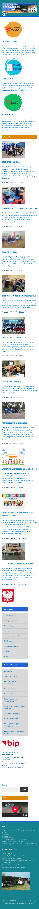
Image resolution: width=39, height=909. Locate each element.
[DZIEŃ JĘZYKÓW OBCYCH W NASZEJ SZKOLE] (13, 283)
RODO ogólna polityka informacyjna (11, 725)
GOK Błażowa (6, 862)
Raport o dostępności (11, 719)
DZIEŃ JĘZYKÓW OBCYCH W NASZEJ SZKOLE (19, 296)
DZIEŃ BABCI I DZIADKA (11, 162)
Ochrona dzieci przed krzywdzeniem (11, 700)
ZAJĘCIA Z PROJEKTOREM (11, 381)
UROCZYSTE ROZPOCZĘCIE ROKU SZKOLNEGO (19, 469)
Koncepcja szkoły (10, 689)
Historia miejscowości (11, 636)
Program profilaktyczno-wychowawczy (12, 683)
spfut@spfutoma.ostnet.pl (15, 841)
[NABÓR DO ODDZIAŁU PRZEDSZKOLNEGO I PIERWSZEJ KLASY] (13, 500)
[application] (15, 809)
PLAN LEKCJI (7, 79)
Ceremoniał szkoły (10, 694)
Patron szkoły (8, 626)
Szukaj (4, 785)
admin (6, 182)
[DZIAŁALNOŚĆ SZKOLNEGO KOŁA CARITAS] (13, 551)
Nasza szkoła (8, 616)
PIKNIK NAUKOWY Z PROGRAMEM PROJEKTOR (19, 208)
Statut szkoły (8, 671)
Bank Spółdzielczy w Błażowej (12, 865)
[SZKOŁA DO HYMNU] (13, 239)
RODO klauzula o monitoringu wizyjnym (14, 732)
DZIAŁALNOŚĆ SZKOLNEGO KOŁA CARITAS (18, 564)
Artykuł (21, 182)
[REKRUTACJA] (13, 102)
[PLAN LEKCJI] (13, 67)
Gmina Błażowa (7, 853)
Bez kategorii (23, 538)
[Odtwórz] (4, 815)
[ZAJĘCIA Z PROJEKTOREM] (13, 369)
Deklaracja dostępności (12, 714)
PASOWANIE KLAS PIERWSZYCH (14, 338)
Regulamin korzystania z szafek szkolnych (14, 707)
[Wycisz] (23, 815)
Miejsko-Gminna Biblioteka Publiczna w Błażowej (18, 860)
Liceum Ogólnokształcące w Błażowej (14, 856)
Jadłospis (7, 651)
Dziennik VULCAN (9, 41)
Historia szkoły (9, 631)
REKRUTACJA (7, 114)
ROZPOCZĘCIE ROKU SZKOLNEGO (14, 423)
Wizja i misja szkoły (10, 676)
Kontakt (6, 656)
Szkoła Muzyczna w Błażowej (11, 858)
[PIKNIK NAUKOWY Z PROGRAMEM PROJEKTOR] (13, 195)
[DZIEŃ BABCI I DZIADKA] (13, 149)
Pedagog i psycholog (11, 646)
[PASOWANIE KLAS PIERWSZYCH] (13, 325)
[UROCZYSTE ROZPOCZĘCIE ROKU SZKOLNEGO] (13, 456)
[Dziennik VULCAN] (13, 29)
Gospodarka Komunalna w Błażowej (14, 867)
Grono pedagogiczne (11, 621)
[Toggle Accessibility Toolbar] (4, 13)
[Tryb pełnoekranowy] (26, 815)
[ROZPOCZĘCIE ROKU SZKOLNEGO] (13, 410)
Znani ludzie (8, 641)
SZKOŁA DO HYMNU (9, 252)
